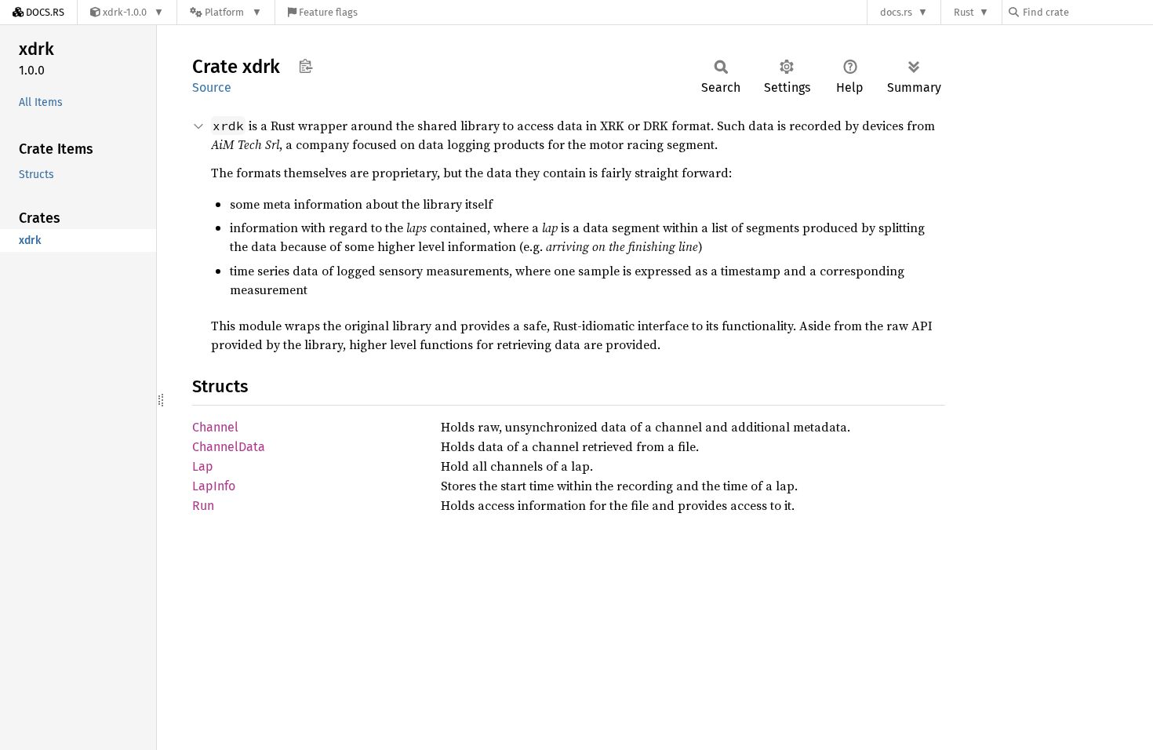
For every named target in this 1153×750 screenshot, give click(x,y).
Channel (215, 427)
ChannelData (228, 446)
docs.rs (896, 12)
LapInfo (213, 486)
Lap (202, 466)
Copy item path (305, 66)
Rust (964, 12)
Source (211, 87)
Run (203, 505)
